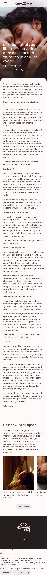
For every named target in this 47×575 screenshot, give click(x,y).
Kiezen (6, 572)
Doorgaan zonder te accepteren (12, 550)
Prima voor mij (21, 572)
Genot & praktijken (23, 70)
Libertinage (8, 70)
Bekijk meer (23, 506)
